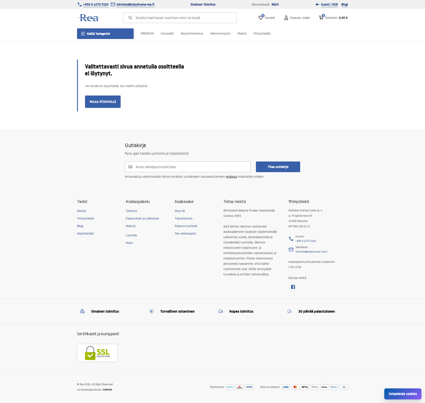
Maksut (131, 226)
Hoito (129, 243)
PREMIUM (147, 33)
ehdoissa (231, 177)
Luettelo (131, 235)
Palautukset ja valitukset (142, 218)
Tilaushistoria (183, 218)
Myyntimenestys (192, 33)
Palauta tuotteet (186, 226)
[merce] (107, 389)
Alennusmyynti (220, 33)
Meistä (242, 33)
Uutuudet (167, 33)
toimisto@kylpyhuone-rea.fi (135, 4)
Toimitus (131, 211)
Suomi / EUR (329, 4)
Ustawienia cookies (403, 393)
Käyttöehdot (85, 234)
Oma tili (180, 211)
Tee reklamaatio (185, 234)
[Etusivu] (89, 17)
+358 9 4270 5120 (95, 4)
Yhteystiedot (262, 33)
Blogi (344, 4)
